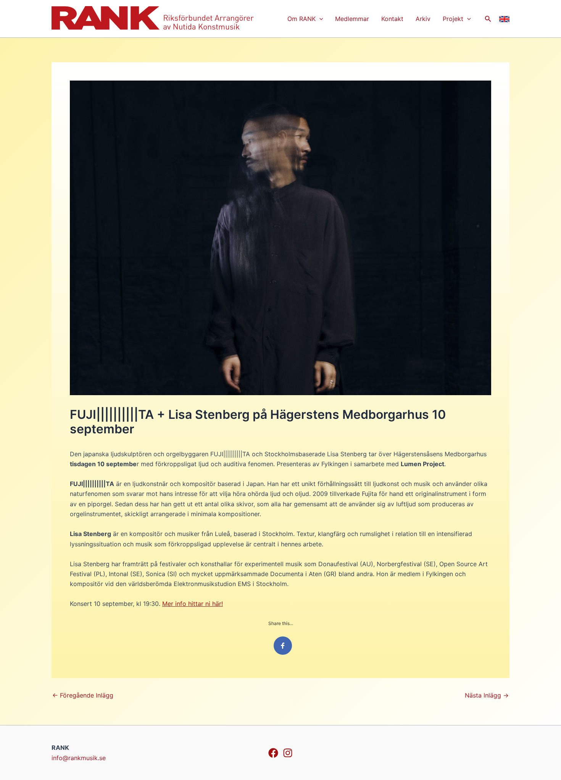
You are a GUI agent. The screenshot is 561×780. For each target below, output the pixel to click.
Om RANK (301, 19)
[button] (319, 18)
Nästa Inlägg (487, 695)
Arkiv (423, 19)
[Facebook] (273, 753)
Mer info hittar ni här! (192, 603)
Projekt (453, 19)
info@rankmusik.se (79, 758)
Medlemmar (352, 19)
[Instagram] (288, 753)
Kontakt (392, 19)
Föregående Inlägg (82, 695)
